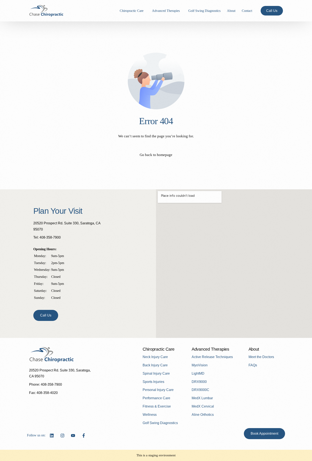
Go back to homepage (156, 155)
